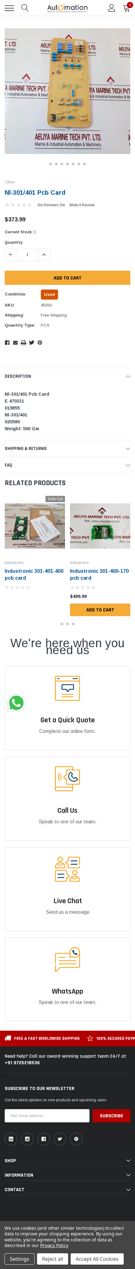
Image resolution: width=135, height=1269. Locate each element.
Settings (19, 1258)
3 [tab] (62, 164)
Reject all (52, 1258)
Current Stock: (20, 232)
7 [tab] (84, 164)
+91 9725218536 (22, 1063)
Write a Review (82, 205)
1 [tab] (50, 164)
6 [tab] (79, 164)
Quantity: (14, 242)
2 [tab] (56, 164)
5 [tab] (73, 164)
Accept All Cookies (97, 1258)
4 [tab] (67, 164)
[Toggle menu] (9, 8)
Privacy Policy (54, 1245)
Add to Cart (100, 610)
